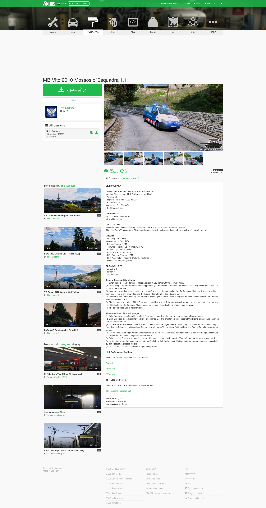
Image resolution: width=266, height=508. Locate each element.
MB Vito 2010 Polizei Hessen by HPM (169, 227)
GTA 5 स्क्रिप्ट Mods (114, 488)
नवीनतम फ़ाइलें (151, 469)
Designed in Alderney (52, 468)
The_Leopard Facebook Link (118, 390)
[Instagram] (67, 111)
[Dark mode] (215, 3)
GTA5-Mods (111, 374)
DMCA (188, 483)
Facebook (110, 368)
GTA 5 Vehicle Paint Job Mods (119, 478)
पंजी (208, 3)
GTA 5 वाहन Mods (113, 473)
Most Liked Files (153, 478)
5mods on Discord (195, 498)
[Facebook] (60, 111)
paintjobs (65, 344)
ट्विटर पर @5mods (195, 488)
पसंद (126, 172)
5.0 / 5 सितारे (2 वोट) (217, 172)
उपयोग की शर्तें (190, 478)
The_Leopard (66, 107)
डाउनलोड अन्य (114, 172)
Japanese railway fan (56, 415)
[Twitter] (64, 111)
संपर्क (187, 469)
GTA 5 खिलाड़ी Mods (114, 493)
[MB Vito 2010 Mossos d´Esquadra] (163, 117)
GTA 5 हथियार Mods (114, 483)
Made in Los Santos (52, 470)
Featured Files (152, 473)
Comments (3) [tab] (132, 178)
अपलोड (187, 3)
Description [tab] (113, 178)
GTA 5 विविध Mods (113, 502)
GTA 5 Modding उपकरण (116, 469)
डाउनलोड (75, 90)
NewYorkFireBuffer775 (57, 377)
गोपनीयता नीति (190, 473)
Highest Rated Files (154, 488)
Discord (109, 363)
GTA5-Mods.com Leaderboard (159, 493)
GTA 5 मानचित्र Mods (114, 498)
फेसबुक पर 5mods (194, 493)
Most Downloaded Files (156, 483)
